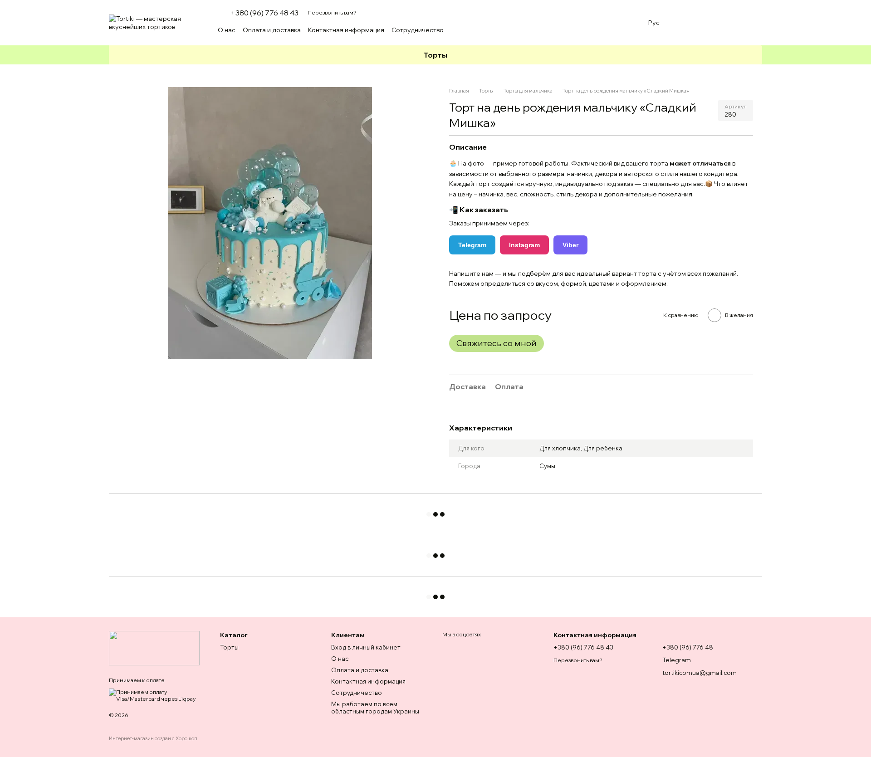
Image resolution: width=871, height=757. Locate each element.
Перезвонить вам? (332, 12)
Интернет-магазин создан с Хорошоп (153, 738)
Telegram (472, 245)
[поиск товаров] (623, 30)
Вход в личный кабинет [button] (366, 647)
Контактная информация (346, 30)
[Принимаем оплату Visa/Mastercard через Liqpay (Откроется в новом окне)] (157, 694)
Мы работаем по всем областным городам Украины (375, 707)
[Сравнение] (707, 22)
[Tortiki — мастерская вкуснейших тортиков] (154, 647)
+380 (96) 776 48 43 (264, 12)
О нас (226, 30)
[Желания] (684, 22)
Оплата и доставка (272, 30)
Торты (435, 54)
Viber (570, 245)
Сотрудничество (417, 30)
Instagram (524, 245)
